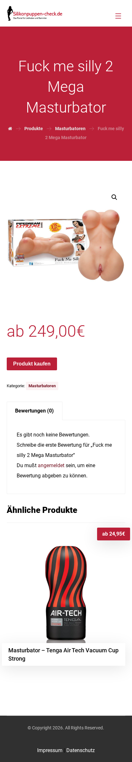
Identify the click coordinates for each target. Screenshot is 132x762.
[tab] (34, 411)
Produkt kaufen (32, 363)
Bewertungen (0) (34, 411)
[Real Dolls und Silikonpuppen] (34, 13)
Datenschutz (80, 750)
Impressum (50, 750)
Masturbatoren (42, 385)
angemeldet (51, 465)
